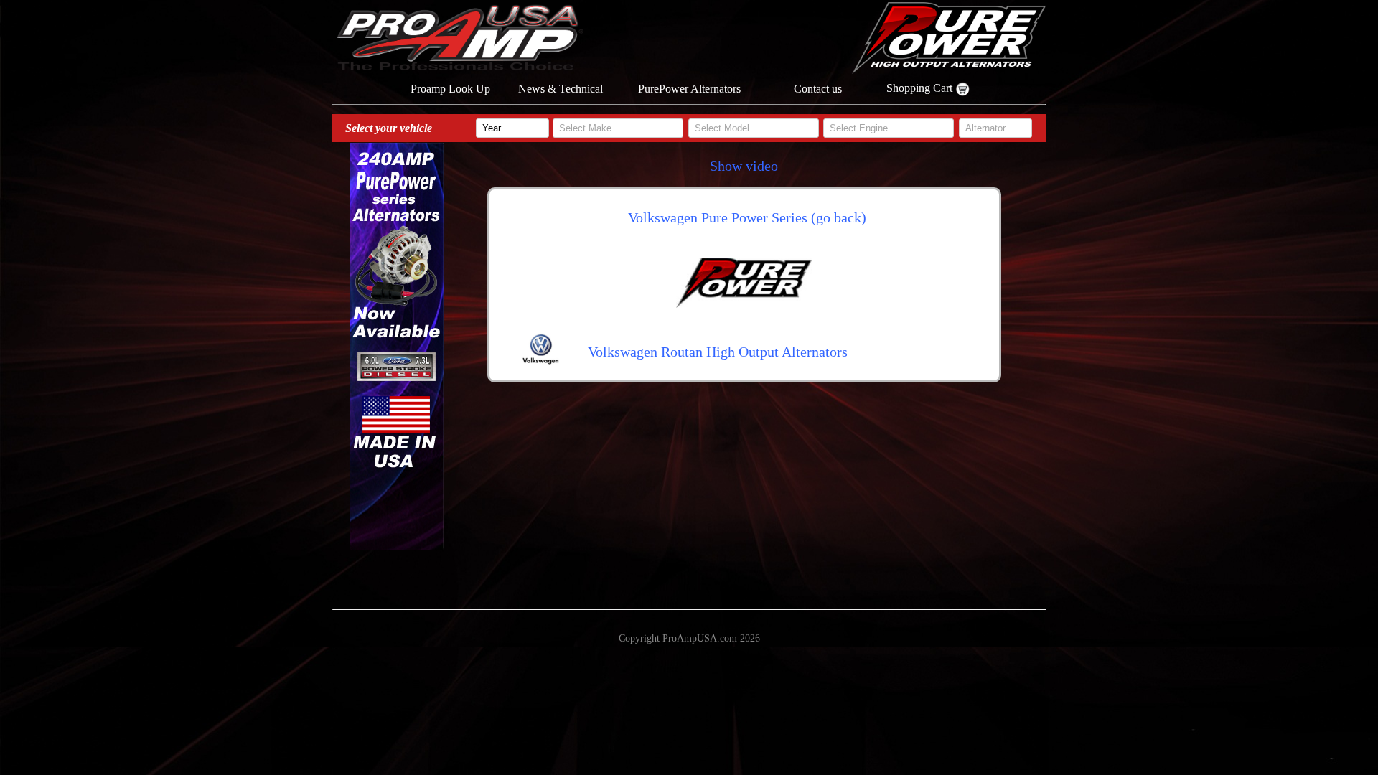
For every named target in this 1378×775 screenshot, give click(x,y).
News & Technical (560, 89)
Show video (744, 166)
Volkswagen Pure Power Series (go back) (747, 217)
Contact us (818, 89)
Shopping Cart (920, 88)
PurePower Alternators (689, 89)
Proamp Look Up (450, 89)
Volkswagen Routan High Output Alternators (718, 352)
